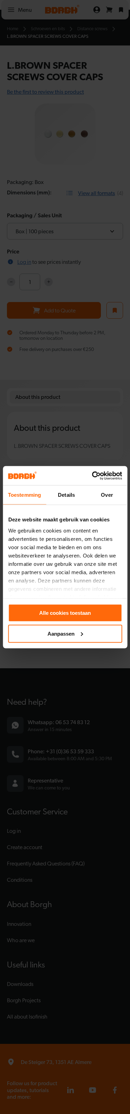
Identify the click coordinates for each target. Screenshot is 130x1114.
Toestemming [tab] (24, 495)
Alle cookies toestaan (65, 613)
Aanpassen (61, 633)
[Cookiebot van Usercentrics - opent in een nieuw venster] (92, 475)
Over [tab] (107, 495)
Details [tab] (66, 495)
